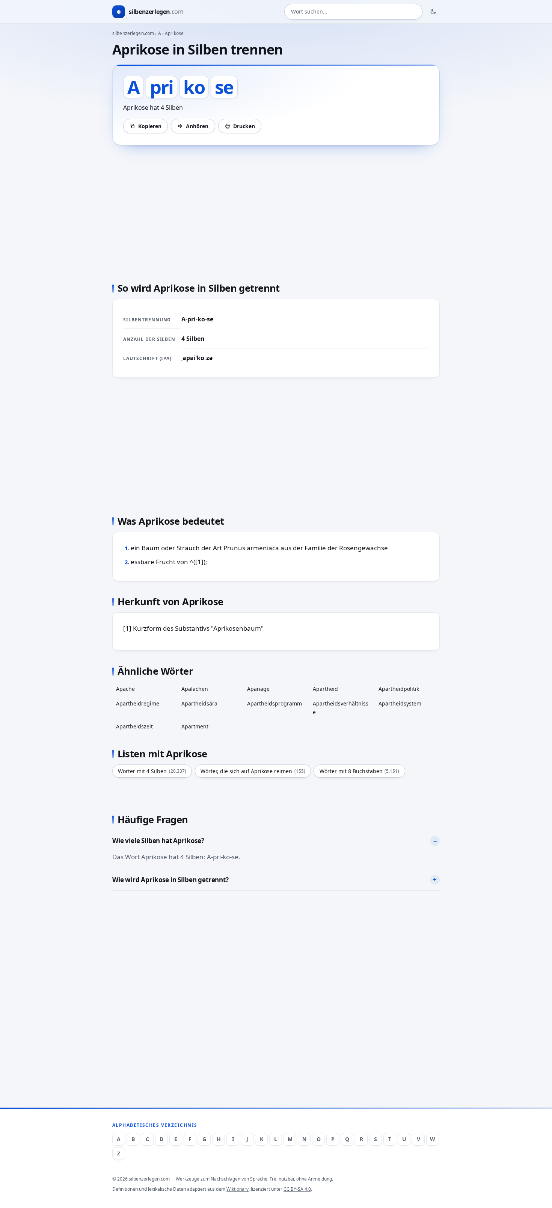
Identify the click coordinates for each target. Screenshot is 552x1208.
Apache (125, 688)
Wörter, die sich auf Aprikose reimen (253, 771)
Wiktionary (237, 1189)
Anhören (197, 126)
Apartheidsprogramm (274, 703)
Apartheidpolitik (399, 688)
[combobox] (353, 12)
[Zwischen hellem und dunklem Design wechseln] (433, 11)
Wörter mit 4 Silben (152, 771)
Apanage (258, 688)
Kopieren (149, 126)
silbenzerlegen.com (133, 33)
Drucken (244, 126)
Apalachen (194, 688)
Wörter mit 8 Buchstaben (360, 771)
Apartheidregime (137, 703)
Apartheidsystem (400, 703)
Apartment (194, 726)
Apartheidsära (199, 703)
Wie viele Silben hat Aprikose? (158, 840)
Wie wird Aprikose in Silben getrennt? (170, 879)
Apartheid (325, 688)
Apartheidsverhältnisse (340, 708)
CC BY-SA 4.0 (297, 1189)
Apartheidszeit (134, 726)
